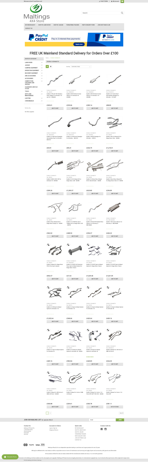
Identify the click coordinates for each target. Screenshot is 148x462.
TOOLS (27, 91)
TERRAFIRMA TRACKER (72, 25)
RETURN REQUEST (30, 25)
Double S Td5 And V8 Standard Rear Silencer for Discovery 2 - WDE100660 (94, 223)
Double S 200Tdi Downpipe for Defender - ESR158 (93, 137)
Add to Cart (55, 108)
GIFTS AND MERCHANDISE (29, 94)
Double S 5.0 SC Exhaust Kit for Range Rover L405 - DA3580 (74, 180)
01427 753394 (104, 1)
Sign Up (55, 428)
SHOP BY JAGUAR (58, 25)
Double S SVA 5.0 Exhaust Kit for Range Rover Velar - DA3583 (113, 137)
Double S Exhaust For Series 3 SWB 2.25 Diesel (75, 393)
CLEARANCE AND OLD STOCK (31, 87)
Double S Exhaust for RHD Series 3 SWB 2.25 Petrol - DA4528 (55, 393)
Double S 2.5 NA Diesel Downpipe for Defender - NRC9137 (74, 137)
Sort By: (68, 66)
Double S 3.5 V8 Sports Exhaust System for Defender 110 (54, 307)
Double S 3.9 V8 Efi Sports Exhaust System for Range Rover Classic (94, 265)
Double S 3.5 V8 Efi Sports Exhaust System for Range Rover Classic (114, 265)
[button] (74, 39)
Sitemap (39, 460)
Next (121, 413)
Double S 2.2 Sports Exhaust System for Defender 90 (55, 350)
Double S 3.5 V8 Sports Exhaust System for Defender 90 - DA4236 (74, 350)
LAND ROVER (28, 62)
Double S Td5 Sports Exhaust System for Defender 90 (93, 350)
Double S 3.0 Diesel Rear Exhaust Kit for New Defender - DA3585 (94, 180)
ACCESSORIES (29, 78)
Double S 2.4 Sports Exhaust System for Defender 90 (114, 307)
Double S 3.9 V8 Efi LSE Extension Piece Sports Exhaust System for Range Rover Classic (74, 266)
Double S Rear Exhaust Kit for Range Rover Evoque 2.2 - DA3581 (54, 222)
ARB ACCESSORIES (30, 76)
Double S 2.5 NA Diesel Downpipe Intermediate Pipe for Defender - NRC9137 (55, 138)
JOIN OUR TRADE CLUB (104, 25)
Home (47, 58)
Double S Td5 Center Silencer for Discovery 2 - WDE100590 (114, 222)
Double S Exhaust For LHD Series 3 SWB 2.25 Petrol (114, 350)
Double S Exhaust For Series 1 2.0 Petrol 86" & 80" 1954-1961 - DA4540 (94, 393)
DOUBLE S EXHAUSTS (55, 58)
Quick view (55, 87)
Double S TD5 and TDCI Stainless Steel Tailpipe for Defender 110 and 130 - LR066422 (54, 95)
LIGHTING (28, 98)
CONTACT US (28, 28)
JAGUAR (27, 65)
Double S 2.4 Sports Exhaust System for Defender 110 (75, 307)
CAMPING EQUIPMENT (31, 68)
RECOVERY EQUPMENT (31, 73)
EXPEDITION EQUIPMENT (32, 70)
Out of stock (114, 406)
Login (50, 428)
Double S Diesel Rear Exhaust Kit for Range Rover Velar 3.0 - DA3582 (114, 180)
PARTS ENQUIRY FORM (88, 25)
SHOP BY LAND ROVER (44, 25)
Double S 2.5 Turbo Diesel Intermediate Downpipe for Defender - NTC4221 (112, 95)
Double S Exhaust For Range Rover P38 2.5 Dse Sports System (55, 265)
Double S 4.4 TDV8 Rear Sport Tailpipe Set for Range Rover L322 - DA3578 (75, 223)
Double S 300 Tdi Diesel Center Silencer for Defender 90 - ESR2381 (74, 95)
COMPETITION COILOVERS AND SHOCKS (29, 82)
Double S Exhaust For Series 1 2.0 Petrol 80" (114, 393)
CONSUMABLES (29, 101)
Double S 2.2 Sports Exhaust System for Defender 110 (94, 307)
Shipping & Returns (53, 430)
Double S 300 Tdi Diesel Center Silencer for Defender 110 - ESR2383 (93, 95)
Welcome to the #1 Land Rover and (33, 1)
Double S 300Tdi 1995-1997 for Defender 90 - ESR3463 (54, 180)
